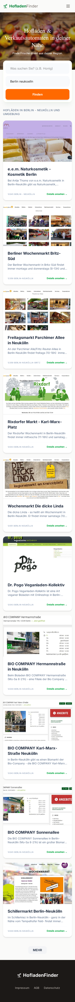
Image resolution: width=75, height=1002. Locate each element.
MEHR (37, 950)
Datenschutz (52, 987)
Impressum (22, 987)
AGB (36, 987)
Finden (37, 94)
